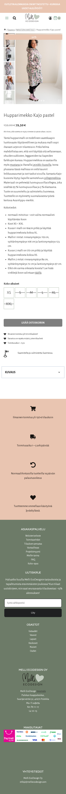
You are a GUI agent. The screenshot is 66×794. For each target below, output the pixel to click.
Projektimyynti (33, 551)
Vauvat (33, 635)
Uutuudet (33, 631)
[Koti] (5, 30)
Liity (33, 613)
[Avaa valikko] (7, 18)
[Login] (50, 18)
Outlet (33, 651)
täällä (38, 272)
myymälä (41, 691)
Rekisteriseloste (33, 535)
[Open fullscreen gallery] (59, 101)
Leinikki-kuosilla (42, 164)
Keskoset (33, 643)
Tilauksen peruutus (33, 544)
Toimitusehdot (33, 540)
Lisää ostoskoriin (33, 322)
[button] (9, 40)
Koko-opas (33, 563)
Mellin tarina (33, 555)
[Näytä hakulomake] (14, 18)
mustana (15, 164)
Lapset (33, 639)
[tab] (34, 100)
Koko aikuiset (11, 283)
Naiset (33, 647)
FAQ (33, 559)
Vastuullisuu (32, 547)
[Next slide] (9, 56)
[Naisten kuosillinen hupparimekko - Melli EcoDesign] (38, 68)
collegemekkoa (52, 178)
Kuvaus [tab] (10, 372)
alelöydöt (35, 8)
